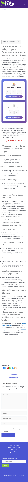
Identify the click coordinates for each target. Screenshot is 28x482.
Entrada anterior (14, 374)
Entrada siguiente (14, 377)
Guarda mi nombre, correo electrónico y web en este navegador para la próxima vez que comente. (13, 429)
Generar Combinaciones (14, 96)
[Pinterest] (8, 368)
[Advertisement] (14, 25)
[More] (15, 368)
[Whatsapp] (10, 368)
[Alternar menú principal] (24, 4)
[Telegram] (13, 368)
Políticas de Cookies (14, 445)
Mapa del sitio (14, 453)
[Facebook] (3, 368)
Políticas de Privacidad (14, 447)
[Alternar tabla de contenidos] (17, 41)
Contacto (14, 451)
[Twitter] (5, 368)
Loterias (3, 9)
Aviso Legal (14, 449)
